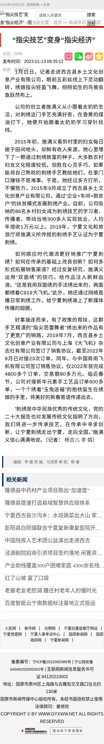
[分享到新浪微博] (89, 57)
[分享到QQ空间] (99, 57)
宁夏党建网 (12, 634)
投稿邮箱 (33, 5)
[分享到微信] (79, 57)
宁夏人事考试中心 (45, 634)
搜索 (91, 15)
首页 (57, 22)
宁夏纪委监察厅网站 (81, 628)
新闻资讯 (77, 22)
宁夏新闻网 (59, 640)
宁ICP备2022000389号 (52, 662)
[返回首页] (16, 23)
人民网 (10, 628)
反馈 (46, 5)
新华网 (30, 628)
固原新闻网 (78, 634)
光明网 (49, 628)
